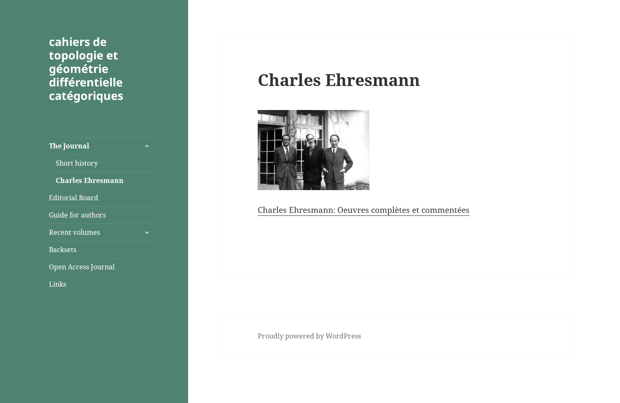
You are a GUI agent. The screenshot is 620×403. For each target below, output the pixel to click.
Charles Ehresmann (90, 180)
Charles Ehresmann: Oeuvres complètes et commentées (363, 209)
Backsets (62, 249)
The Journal (69, 145)
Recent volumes (74, 232)
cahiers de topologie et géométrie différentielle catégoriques (86, 68)
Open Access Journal (82, 266)
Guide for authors (77, 215)
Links (57, 284)
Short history (77, 163)
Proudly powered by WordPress (309, 336)
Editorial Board (73, 197)
